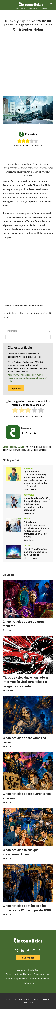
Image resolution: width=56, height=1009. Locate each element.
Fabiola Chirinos (30, 558)
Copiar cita (16, 388)
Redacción (31, 134)
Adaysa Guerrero (31, 489)
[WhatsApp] (32, 155)
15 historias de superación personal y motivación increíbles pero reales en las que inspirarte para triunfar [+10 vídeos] (35, 478)
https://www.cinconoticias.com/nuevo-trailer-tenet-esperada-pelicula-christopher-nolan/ (27, 377)
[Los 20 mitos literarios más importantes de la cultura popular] (13, 552)
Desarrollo (29, 468)
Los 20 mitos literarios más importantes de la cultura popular (35, 552)
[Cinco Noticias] (28, 940)
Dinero (27, 519)
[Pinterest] (31, 433)
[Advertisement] (28, 64)
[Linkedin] (22, 951)
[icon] (10, 5)
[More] (46, 155)
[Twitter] (16, 951)
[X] (19, 155)
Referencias (11, 330)
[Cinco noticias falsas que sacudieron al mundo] (28, 827)
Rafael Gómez (8, 690)
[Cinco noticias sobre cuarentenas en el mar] (28, 771)
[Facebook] (26, 155)
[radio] (15, 410)
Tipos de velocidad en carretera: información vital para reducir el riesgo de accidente (25, 682)
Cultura (21, 446)
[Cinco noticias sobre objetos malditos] (28, 599)
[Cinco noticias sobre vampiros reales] (28, 715)
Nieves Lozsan (29, 513)
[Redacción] (22, 134)
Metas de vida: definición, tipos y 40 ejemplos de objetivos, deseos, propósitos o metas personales (37, 504)
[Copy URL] (39, 155)
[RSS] (35, 433)
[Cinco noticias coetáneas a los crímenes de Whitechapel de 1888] (28, 883)
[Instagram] (26, 433)
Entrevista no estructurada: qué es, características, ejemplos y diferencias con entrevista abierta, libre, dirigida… (36, 529)
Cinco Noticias (9, 446)
